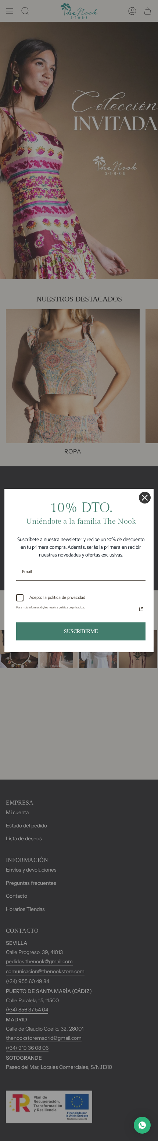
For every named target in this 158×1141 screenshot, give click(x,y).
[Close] (145, 497)
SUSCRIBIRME (81, 631)
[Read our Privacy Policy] (141, 609)
